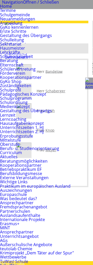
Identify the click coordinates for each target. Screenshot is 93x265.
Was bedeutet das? (18, 198)
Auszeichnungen (16, 190)
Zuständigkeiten (15, 85)
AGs (4, 240)
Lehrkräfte (10, 52)
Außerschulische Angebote (26, 244)
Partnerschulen (15, 211)
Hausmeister (12, 48)
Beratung (9, 60)
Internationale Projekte (22, 219)
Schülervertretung (18, 69)
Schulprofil (10, 90)
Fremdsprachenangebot (23, 207)
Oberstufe (10, 144)
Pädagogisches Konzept (23, 94)
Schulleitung (12, 40)
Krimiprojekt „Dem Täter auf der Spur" (37, 253)
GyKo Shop (10, 81)
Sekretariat (10, 44)
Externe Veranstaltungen (24, 177)
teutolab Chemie (16, 249)
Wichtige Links (14, 182)
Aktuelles (9, 157)
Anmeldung (11, 23)
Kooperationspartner (21, 77)
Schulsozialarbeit (16, 56)
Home (6, 6)
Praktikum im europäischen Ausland (35, 186)
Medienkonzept (15, 106)
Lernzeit (8, 115)
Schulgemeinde (15, 15)
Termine (8, 10)
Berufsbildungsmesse (21, 173)
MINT (5, 228)
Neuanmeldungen (17, 19)
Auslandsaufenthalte (20, 215)
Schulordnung (14, 102)
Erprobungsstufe (16, 136)
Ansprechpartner (17, 203)
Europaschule (13, 194)
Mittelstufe (10, 140)
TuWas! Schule (14, 261)
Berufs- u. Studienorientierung (29, 148)
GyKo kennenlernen (19, 27)
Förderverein (12, 73)
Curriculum (11, 152)
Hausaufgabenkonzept (22, 123)
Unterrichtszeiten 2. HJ (22, 131)
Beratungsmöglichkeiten (24, 161)
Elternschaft (12, 65)
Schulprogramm (16, 98)
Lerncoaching (13, 119)
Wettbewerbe (13, 257)
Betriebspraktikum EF (21, 169)
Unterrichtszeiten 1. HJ (22, 127)
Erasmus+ (9, 223)
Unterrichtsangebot (19, 236)
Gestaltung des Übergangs (26, 35)
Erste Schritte (13, 31)
